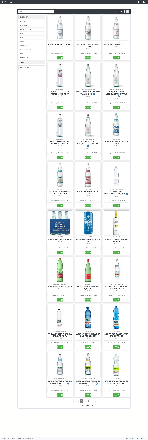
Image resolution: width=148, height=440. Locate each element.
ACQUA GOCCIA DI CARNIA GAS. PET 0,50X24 (88, 335)
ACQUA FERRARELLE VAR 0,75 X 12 (88, 288)
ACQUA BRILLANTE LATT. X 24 (88, 240)
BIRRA (22, 37)
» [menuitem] (102, 401)
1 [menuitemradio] (81, 401)
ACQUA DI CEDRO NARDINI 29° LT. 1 (116, 240)
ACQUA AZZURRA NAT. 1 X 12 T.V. (88, 193)
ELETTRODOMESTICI (26, 50)
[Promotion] (121, 11)
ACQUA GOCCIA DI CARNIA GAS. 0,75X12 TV (60, 335)
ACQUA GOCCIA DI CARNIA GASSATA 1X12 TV (60, 382)
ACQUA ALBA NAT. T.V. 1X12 (116, 44)
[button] (31, 17)
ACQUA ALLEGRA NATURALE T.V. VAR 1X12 (88, 143)
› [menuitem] (99, 401)
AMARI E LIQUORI (25, 29)
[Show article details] (94, 94)
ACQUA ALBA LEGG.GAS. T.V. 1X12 (88, 45)
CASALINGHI (24, 45)
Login (142, 2)
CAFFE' (22, 41)
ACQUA (22, 21)
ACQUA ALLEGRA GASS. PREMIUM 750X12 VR (59, 93)
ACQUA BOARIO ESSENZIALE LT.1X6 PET (114, 193)
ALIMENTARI (24, 25)
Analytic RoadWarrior (138, 438)
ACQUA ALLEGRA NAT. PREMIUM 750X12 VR (60, 143)
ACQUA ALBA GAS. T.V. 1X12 (60, 44)
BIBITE (22, 33)
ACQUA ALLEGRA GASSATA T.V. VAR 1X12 (88, 93)
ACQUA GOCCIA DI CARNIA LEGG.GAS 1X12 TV (88, 382)
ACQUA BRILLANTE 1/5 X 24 (60, 239)
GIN (21, 54)
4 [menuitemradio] (92, 401)
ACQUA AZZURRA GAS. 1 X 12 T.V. (116, 143)
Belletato (8, 2)
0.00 (59, 58)
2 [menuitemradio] (85, 401)
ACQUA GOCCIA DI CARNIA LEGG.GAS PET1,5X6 (116, 382)
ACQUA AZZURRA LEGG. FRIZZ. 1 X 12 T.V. (60, 193)
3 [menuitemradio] (88, 401)
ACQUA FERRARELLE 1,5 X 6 (60, 287)
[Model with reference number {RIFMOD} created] (127, 11)
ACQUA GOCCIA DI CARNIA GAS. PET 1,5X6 (116, 335)
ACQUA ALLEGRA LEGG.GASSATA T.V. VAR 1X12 (116, 94)
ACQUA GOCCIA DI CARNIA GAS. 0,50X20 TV (116, 288)
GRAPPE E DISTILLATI (27, 58)
